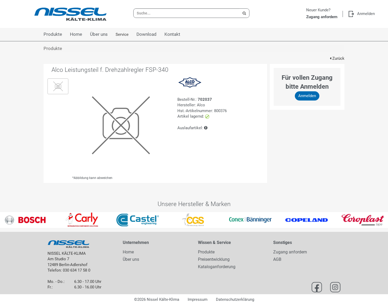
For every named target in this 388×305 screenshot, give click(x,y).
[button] (10, 220)
